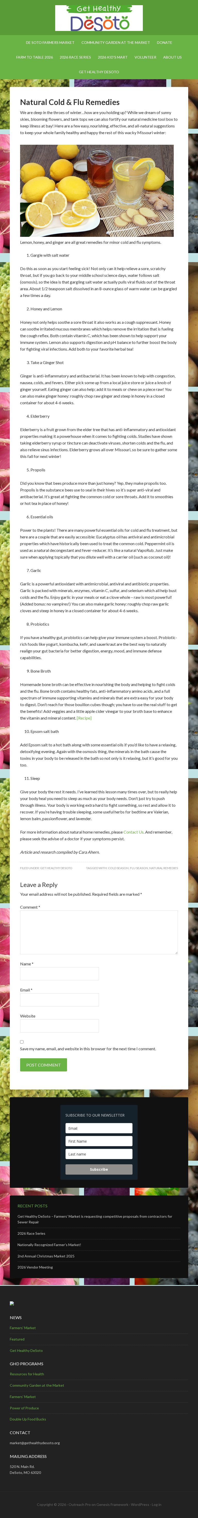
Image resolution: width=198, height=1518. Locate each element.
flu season (139, 868)
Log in (156, 1504)
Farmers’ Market (23, 1396)
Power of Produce (24, 1408)
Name (27, 963)
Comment (30, 907)
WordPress (140, 1504)
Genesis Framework (112, 1504)
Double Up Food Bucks (28, 1419)
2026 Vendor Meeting (35, 1267)
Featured (17, 1339)
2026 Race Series (31, 1233)
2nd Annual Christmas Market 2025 (46, 1256)
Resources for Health (27, 1374)
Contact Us (133, 831)
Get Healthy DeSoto (56, 868)
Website (27, 1015)
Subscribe (99, 1169)
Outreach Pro (80, 1504)
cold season (118, 868)
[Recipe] (84, 717)
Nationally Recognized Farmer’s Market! (49, 1244)
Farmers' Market (23, 1328)
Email (26, 989)
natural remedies (163, 868)
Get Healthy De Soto (99, 18)
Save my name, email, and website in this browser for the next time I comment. (88, 1048)
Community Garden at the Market (37, 1385)
